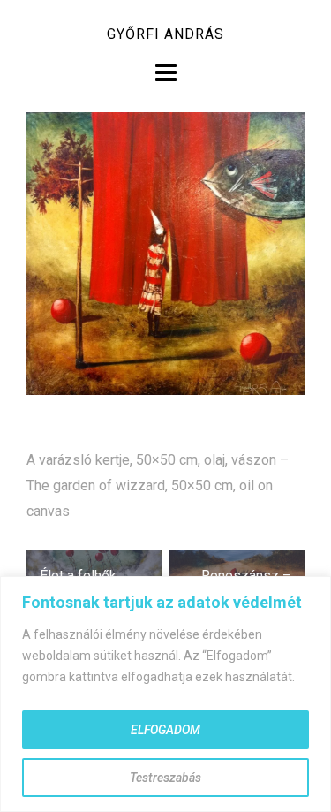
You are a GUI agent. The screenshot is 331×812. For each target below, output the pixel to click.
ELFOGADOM (165, 730)
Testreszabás (165, 777)
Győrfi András (165, 34)
